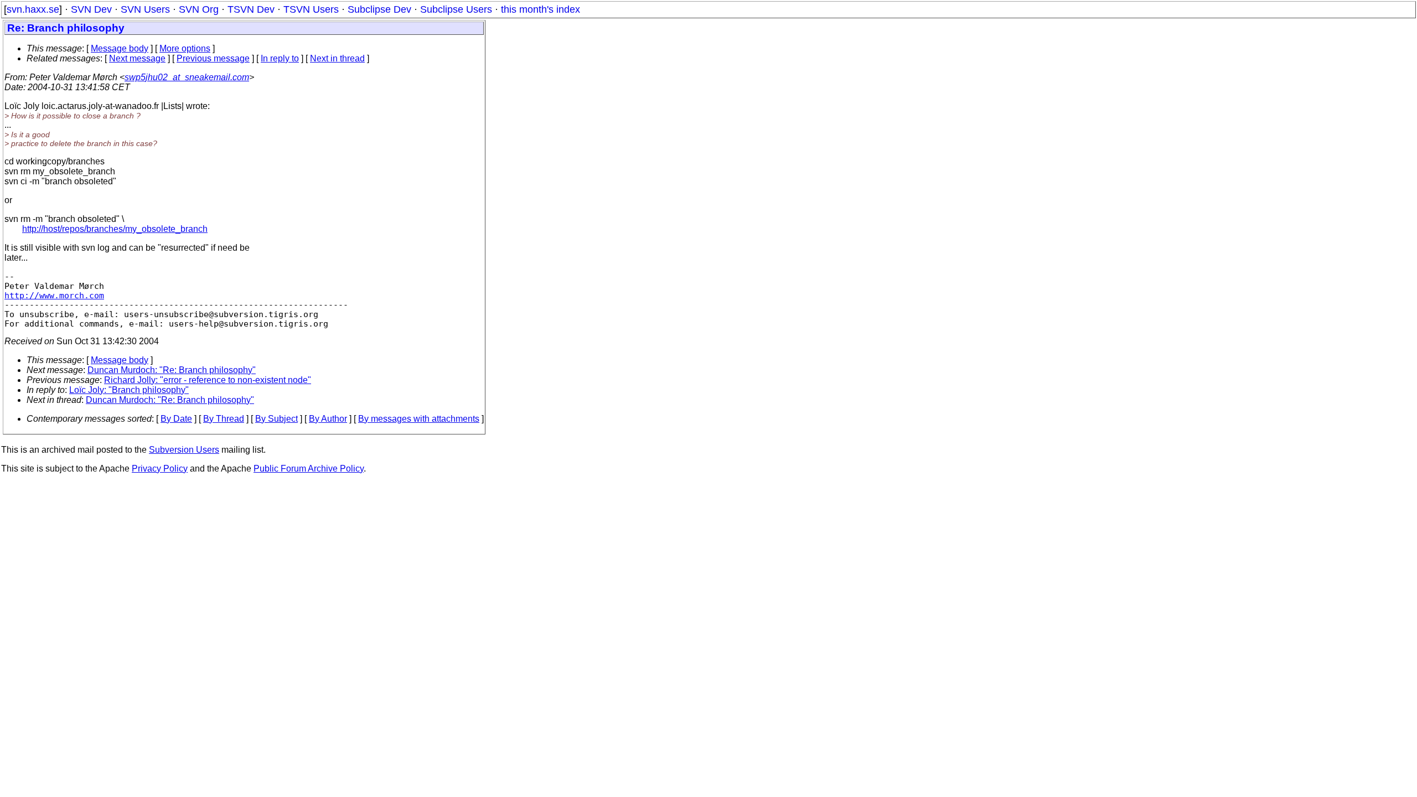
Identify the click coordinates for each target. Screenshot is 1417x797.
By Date (176, 418)
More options (184, 48)
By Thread (223, 418)
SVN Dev (91, 9)
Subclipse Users (456, 9)
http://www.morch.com (54, 295)
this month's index (540, 9)
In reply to (280, 58)
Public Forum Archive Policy (309, 468)
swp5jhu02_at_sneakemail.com (187, 77)
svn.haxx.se (33, 9)
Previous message (213, 58)
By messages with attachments (418, 418)
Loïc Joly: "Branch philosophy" (129, 390)
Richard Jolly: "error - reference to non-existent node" (207, 380)
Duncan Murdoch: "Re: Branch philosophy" (171, 370)
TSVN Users (311, 9)
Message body (119, 48)
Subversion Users (184, 449)
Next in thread (337, 58)
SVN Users (145, 9)
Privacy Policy (160, 468)
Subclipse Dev (379, 9)
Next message (137, 58)
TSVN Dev (251, 9)
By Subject (276, 418)
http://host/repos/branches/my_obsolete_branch (115, 229)
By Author (328, 418)
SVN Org (199, 9)
